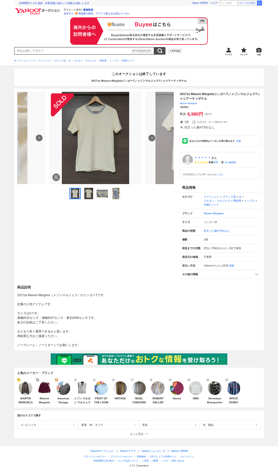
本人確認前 (230, 162)
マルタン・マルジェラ (85, 60)
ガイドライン (187, 456)
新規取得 (88, 9)
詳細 (238, 141)
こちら (219, 174)
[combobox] (73, 50)
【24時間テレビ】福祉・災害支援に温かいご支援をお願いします (53, 3)
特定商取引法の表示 (104, 460)
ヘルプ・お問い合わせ (173, 460)
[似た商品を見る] (56, 177)
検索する (159, 51)
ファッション (44, 60)
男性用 (103, 60)
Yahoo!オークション (102, 450)
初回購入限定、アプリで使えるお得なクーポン (104, 13)
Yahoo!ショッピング (153, 450)
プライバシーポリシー (95, 456)
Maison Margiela (188, 103)
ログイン (69, 13)
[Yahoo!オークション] (38, 9)
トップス (114, 60)
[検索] (259, 3)
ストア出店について (128, 460)
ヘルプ (213, 3)
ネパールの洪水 (248, 3)
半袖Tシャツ (128, 60)
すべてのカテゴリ (142, 51)
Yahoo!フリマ (128, 450)
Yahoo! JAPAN (200, 3)
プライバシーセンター (121, 456)
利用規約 (141, 456)
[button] (220, 274)
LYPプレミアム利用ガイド (163, 456)
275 (216, 162)
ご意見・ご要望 (150, 460)
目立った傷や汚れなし (217, 230)
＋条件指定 (175, 51)
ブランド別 (60, 60)
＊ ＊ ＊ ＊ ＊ (202, 157)
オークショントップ (24, 60)
